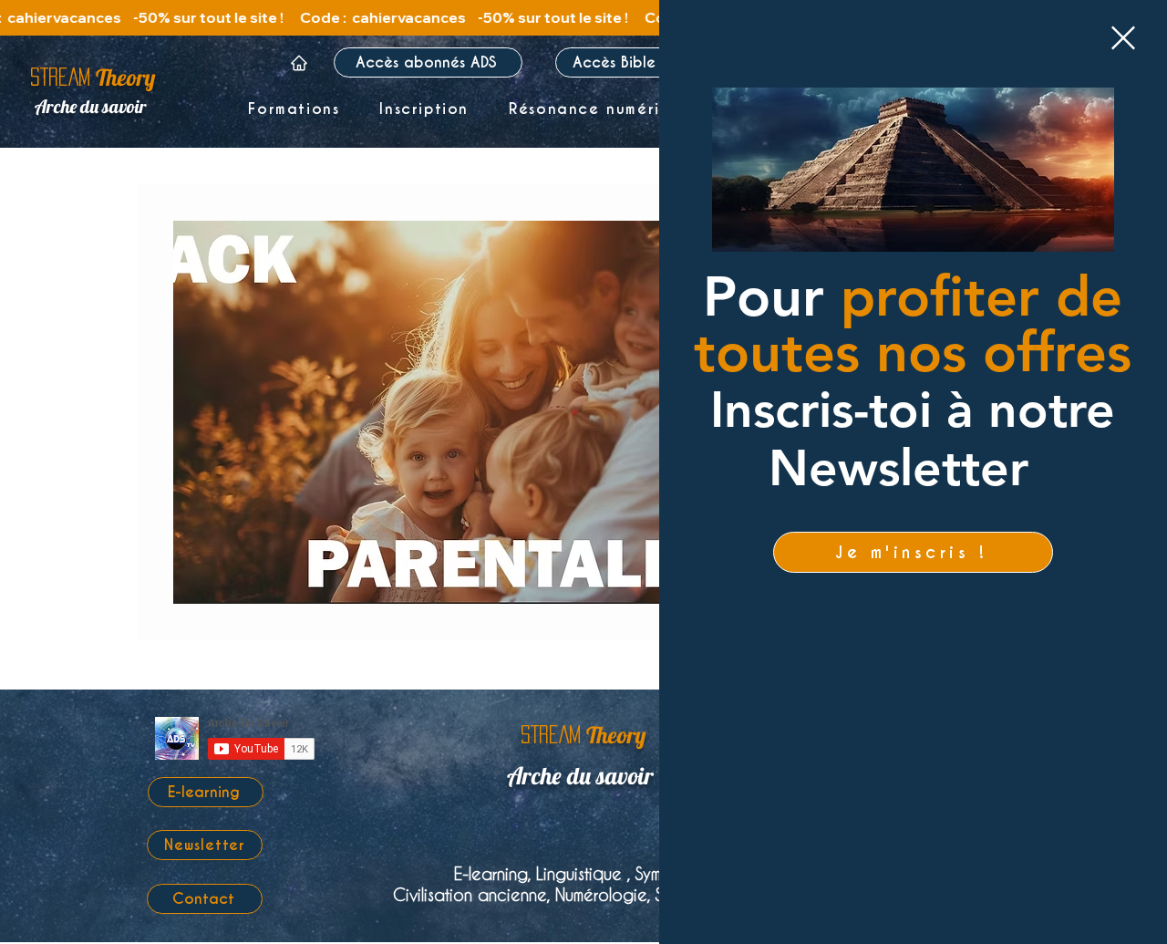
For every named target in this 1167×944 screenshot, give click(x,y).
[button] (1123, 38)
